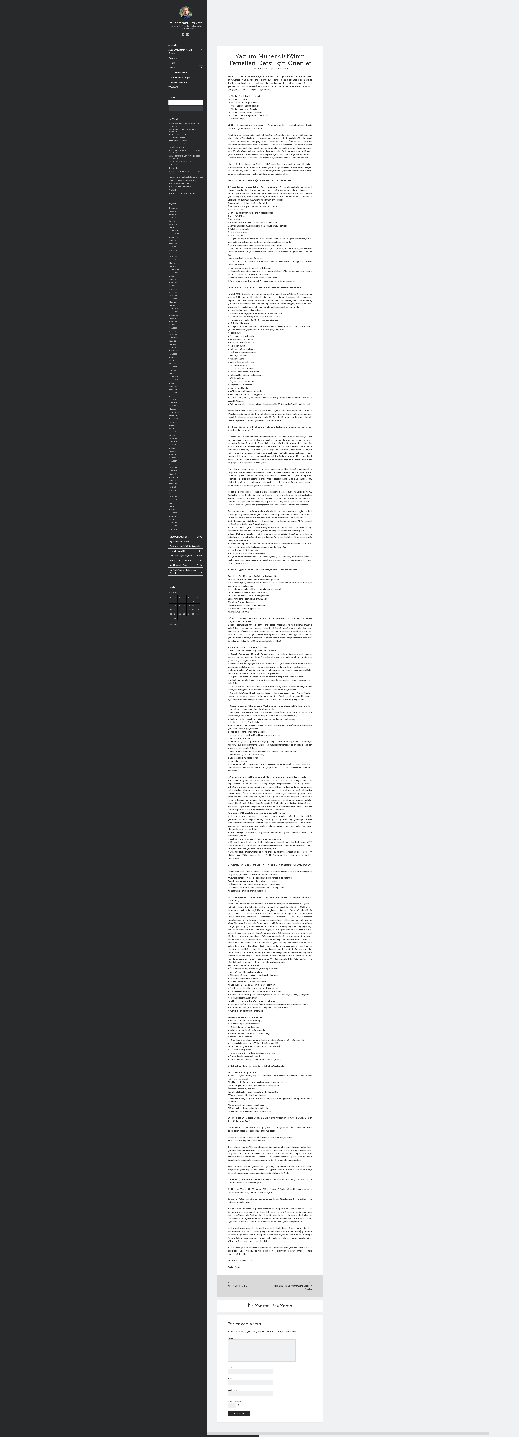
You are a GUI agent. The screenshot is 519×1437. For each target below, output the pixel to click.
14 (175, 610)
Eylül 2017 (172, 506)
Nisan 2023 (173, 321)
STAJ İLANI (172, 190)
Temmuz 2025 (174, 234)
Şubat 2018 (173, 490)
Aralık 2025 (173, 224)
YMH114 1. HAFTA (237, 1285)
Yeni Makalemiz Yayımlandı (178, 144)
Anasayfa (172, 45)
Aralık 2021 (173, 367)
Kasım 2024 (173, 260)
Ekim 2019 (172, 445)
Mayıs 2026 (173, 211)
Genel (237, 1267)
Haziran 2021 (173, 383)
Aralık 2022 (173, 334)
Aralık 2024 (173, 257)
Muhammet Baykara (185, 23)
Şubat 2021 (173, 393)
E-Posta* (232, 1378)
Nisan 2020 (173, 425)
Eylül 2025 (172, 227)
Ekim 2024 (172, 263)
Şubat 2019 (173, 461)
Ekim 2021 (172, 373)
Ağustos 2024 (174, 270)
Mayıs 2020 (173, 422)
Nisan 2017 (173, 516)
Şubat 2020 (173, 432)
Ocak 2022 (172, 364)
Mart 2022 (172, 360)
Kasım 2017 (173, 500)
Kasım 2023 (173, 299)
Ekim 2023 (172, 302)
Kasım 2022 (173, 338)
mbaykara (283, 68)
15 (180, 610)
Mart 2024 (172, 286)
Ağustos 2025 (174, 231)
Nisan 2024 (173, 283)
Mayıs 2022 (173, 354)
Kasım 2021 (173, 370)
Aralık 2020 (173, 399)
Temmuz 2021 (174, 380)
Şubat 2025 (173, 250)
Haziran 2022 (173, 351)
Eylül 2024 (172, 266)
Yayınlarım (173, 57)
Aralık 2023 (173, 296)
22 (180, 614)
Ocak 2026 (172, 221)
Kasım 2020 (173, 403)
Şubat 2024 (173, 289)
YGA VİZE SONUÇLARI (177, 147)
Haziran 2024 (173, 276)
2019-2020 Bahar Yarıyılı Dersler (180, 51)
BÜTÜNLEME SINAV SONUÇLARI (180, 162)
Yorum (231, 1338)
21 (175, 614)
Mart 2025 (172, 247)
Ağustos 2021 (174, 377)
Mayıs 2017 (173, 513)
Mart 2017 (172, 519)
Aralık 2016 (173, 526)
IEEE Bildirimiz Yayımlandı (178, 140)
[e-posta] (187, 34)
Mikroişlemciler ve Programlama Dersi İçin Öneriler (292, 1287)
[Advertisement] (270, 26)
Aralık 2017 (173, 497)
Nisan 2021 (173, 390)
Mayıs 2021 (173, 386)
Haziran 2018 (173, 477)
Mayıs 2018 (173, 480)
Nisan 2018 (173, 484)
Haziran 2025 (173, 237)
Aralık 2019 (173, 438)
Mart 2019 (172, 458)
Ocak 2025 (172, 253)
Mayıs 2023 (173, 318)
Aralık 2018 (173, 467)
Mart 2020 (172, 429)
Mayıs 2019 (173, 451)
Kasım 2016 (173, 529)
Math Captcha (234, 1401)
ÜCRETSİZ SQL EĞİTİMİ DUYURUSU (181, 187)
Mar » (175, 624)
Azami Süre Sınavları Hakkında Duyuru (182, 180)
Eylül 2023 (172, 305)
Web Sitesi (233, 1389)
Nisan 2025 (173, 244)
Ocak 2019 (172, 464)
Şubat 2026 (173, 218)
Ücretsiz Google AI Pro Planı (179, 183)
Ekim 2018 (172, 474)
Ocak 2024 (172, 292)
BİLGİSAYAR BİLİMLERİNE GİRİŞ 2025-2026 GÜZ (186, 177)
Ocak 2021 (172, 396)
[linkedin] (183, 34)
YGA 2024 (173, 87)
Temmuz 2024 (174, 273)
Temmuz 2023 (174, 312)
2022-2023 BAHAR (177, 72)
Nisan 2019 (173, 454)
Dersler (171, 67)
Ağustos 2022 (174, 347)
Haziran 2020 (173, 419)
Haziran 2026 (173, 208)
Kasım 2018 (173, 471)
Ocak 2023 (172, 331)
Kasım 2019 (173, 441)
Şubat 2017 (173, 523)
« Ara (170, 624)
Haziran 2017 (173, 510)
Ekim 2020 (172, 406)
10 (189, 606)
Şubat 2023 (173, 328)
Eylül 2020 (172, 409)
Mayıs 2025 (173, 240)
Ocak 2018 (172, 493)
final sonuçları (174, 165)
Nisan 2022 (173, 357)
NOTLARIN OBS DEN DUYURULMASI (182, 193)
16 (184, 610)
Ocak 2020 (172, 435)
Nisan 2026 (173, 214)
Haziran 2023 (173, 315)
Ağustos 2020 (174, 412)
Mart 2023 (172, 325)
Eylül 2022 (172, 344)
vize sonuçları (174, 168)
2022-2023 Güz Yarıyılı (179, 77)
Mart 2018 (172, 487)
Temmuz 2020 (174, 416)
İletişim (171, 62)
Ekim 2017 (172, 503)
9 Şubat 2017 (264, 68)
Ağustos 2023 (174, 308)
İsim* (230, 1367)
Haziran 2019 (173, 448)
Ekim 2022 (172, 341)
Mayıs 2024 (173, 279)
